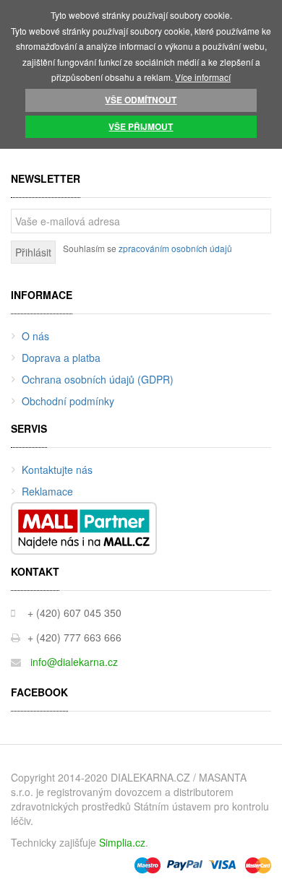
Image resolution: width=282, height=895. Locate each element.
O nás (35, 336)
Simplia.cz (122, 842)
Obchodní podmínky (68, 401)
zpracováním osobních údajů (175, 248)
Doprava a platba (61, 357)
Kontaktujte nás (57, 469)
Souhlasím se (147, 248)
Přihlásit (33, 252)
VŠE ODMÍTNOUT (140, 99)
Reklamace (47, 491)
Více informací (203, 77)
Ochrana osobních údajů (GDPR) (98, 379)
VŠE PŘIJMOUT (140, 126)
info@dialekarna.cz (74, 661)
